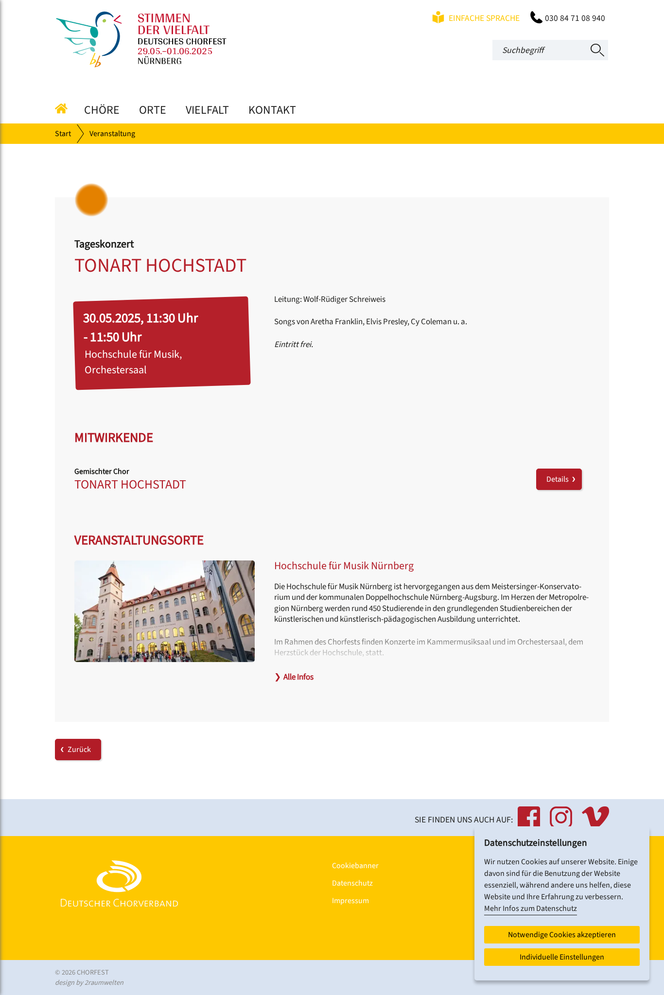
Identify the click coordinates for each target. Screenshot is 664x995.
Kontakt (272, 110)
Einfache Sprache (483, 18)
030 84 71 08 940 (575, 18)
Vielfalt (207, 110)
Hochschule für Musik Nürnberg (344, 566)
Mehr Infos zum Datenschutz (530, 908)
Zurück (79, 749)
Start (63, 133)
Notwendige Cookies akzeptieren (562, 934)
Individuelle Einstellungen (562, 957)
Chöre (102, 110)
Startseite (64, 108)
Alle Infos (294, 677)
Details (559, 479)
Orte (152, 110)
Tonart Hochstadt (130, 484)
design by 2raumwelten (89, 983)
